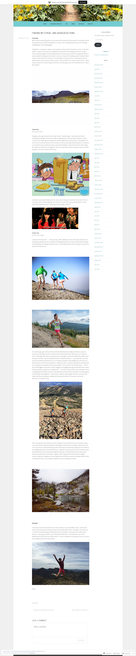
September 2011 (98, 202)
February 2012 (98, 180)
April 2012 (97, 171)
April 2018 (97, 69)
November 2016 (98, 82)
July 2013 (96, 113)
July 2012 (96, 158)
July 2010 (96, 265)
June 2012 (97, 162)
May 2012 (96, 167)
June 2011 (97, 216)
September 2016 (98, 91)
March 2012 (97, 176)
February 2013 (98, 131)
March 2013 (97, 127)
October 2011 (98, 198)
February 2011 (98, 233)
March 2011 (97, 229)
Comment (81, 640)
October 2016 (98, 87)
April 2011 (97, 225)
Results (90, 24)
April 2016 (97, 100)
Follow (98, 45)
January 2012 (97, 185)
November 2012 (98, 145)
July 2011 (96, 211)
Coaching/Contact (56, 24)
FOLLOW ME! (105, 32)
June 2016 (97, 96)
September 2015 (98, 109)
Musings (81, 24)
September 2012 (98, 153)
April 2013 (97, 122)
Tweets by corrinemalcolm (101, 55)
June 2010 (97, 269)
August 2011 (97, 207)
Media (73, 24)
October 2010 (98, 251)
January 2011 (97, 238)
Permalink (34, 603)
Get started (83, 2)
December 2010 (98, 242)
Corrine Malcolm (68, 13)
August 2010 (97, 260)
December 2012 (98, 140)
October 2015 (98, 105)
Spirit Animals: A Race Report (80, 610)
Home (44, 24)
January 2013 (97, 136)
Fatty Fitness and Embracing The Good (44, 610)
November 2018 (98, 65)
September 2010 (98, 256)
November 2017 (98, 78)
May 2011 (96, 220)
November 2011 (98, 193)
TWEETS (106, 51)
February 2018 (98, 73)
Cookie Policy (32, 653)
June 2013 (97, 118)
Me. (67, 24)
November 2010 (98, 247)
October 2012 (98, 149)
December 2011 (98, 189)
